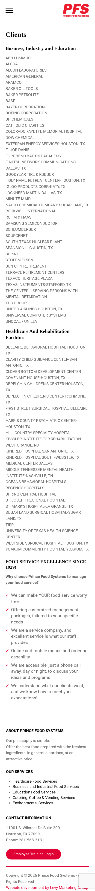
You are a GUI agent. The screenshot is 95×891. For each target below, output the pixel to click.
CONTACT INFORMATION (28, 818)
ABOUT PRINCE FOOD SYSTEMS (34, 731)
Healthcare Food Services (35, 781)
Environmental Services (33, 803)
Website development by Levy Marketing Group (47, 887)
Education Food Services (34, 792)
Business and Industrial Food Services (46, 786)
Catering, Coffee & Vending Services (44, 798)
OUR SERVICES (19, 772)
